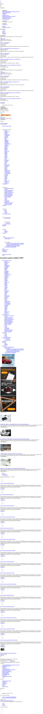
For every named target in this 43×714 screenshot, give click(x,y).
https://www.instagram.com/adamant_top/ (9, 697)
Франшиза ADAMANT (7, 12)
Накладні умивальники (9, 321)
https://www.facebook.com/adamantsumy (9, 696)
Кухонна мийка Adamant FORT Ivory (7, 494)
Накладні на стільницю (9, 329)
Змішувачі (4, 332)
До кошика (2, 500)
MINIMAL (6, 272)
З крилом (6, 305)
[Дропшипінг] (8, 379)
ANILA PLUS (7, 262)
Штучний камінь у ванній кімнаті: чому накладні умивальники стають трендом (14, 438)
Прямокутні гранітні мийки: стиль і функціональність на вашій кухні (12, 468)
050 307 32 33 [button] (2, 700)
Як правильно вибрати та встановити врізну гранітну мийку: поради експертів (14, 424)
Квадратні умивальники (9, 317)
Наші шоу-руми (5, 249)
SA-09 (6, 335)
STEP (6, 286)
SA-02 (6, 334)
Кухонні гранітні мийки (7, 254)
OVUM (6, 277)
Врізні (6, 294)
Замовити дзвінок (8, 118)
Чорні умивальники (8, 323)
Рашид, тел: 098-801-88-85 (5, 48)
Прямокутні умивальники (9, 319)
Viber (3, 703)
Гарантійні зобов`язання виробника (9, 16)
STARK (6, 285)
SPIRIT (6, 284)
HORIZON (6, 271)
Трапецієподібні (7, 301)
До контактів (2, 102)
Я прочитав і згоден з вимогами (11, 662)
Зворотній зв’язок (6, 673)
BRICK (6, 264)
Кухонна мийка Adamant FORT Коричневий (8, 584)
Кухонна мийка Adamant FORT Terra (6, 528)
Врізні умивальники (8, 320)
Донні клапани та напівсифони (10, 352)
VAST (6, 309)
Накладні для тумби (8, 330)
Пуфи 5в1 (4, 342)
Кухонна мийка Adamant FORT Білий (7, 561)
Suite (5, 343)
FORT (6, 293)
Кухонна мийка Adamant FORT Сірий (7, 595)
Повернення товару (6, 674)
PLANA (6, 312)
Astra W (8, 339)
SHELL (6, 279)
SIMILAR (6, 280)
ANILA (6, 261)
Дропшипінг (5, 13)
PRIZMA (6, 278)
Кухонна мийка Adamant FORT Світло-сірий (8, 617)
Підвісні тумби (7, 338)
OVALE (6, 292)
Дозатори (4, 341)
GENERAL (7, 270)
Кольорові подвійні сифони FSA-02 (13, 351)
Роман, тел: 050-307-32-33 (14, 48)
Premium (6, 344)
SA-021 (6, 336)
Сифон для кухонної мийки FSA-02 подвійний (15, 349)
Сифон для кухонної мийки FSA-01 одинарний (15, 348)
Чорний (6, 307)
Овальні (6, 299)
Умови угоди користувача (7, 18)
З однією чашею (7, 303)
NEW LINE (7, 273)
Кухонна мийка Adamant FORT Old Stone (7, 516)
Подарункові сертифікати (7, 676)
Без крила (6, 306)
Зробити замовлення (4, 123)
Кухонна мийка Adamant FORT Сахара (7, 606)
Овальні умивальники (9, 322)
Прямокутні (7, 296)
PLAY (6, 310)
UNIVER (6, 287)
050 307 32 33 (5, 24)
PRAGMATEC (7, 311)
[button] (21, 2)
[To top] (0, 652)
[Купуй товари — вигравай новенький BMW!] (8, 366)
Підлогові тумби (8, 340)
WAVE (6, 288)
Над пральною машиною (9, 315)
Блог (3, 685)
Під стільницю (7, 295)
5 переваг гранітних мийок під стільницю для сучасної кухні (11, 453)
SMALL (6, 283)
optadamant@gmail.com (7, 27)
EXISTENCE (7, 290)
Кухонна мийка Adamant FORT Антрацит (7, 550)
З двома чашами (7, 304)
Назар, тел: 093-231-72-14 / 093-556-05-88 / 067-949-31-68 (10, 65)
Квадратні (6, 297)
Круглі (6, 298)
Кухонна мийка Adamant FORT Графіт (7, 572)
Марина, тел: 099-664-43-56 (15, 59)
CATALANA (7, 313)
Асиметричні (7, 302)
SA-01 (6, 333)
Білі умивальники (8, 324)
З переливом (7, 328)
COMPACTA (7, 265)
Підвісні (6, 316)
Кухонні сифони (7, 347)
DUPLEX (6, 267)
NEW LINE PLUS (8, 274)
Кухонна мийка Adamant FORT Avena (7, 483)
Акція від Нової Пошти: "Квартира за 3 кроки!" (11, 11)
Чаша (6, 325)
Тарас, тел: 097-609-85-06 (4, 53)
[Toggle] (1, 37)
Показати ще (3, 646)
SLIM (6, 281)
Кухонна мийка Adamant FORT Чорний (7, 628)
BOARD (6, 263)
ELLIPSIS (6, 268)
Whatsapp (4, 705)
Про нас (4, 14)
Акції (3, 248)
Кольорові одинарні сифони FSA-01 (13, 350)
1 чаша (6, 326)
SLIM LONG (7, 282)
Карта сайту (5, 675)
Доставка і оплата (6, 15)
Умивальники (5, 314)
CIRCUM (6, 291)
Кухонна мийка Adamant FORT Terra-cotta (7, 539)
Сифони (4, 683)
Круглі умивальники (8, 318)
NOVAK (6, 275)
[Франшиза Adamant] (8, 411)
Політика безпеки (6, 19)
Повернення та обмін (6, 17)
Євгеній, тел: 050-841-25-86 (5, 59)
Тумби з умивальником (7, 337)
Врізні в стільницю (8, 331)
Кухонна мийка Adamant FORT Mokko (7, 505)
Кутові (6, 300)
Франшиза (4, 250)
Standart (6, 345)
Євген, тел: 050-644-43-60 (5, 42)
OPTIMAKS (7, 276)
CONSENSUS (7, 266)
